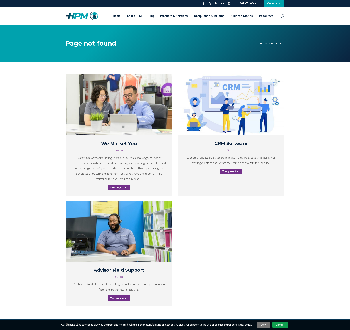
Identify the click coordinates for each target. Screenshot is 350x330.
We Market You (119, 143)
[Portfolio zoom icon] (114, 105)
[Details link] (124, 105)
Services (119, 150)
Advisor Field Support (119, 270)
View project (117, 187)
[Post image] (119, 104)
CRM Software (231, 143)
